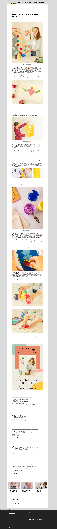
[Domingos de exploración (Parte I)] (14, 485)
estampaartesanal (28, 466)
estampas (36, 466)
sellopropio (26, 468)
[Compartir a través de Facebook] (12, 473)
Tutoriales (17, 6)
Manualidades (22, 6)
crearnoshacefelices (24, 461)
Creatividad (27, 6)
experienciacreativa (14, 464)
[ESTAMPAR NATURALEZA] (41, 485)
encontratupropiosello (21, 468)
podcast (30, 461)
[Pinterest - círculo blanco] (33, 519)
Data (36, 6)
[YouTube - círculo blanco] (32, 519)
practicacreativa (21, 464)
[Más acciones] (42, 11)
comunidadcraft (19, 461)
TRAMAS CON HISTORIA (26, 491)
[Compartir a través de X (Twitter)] (14, 473)
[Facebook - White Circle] (30, 519)
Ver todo (46, 480)
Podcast (13, 6)
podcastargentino (39, 464)
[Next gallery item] (41, 260)
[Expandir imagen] (17, 173)
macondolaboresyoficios (15, 466)
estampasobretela (22, 466)
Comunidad (32, 6)
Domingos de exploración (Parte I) (13, 491)
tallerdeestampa (14, 468)
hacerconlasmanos (26, 464)
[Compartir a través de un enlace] (18, 473)
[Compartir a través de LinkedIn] (16, 473)
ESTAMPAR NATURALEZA (39, 491)
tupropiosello (31, 468)
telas (32, 466)
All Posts (9, 6)
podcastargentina (34, 461)
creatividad (13, 461)
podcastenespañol (33, 464)
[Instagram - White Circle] (29, 519)
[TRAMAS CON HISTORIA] (27, 485)
